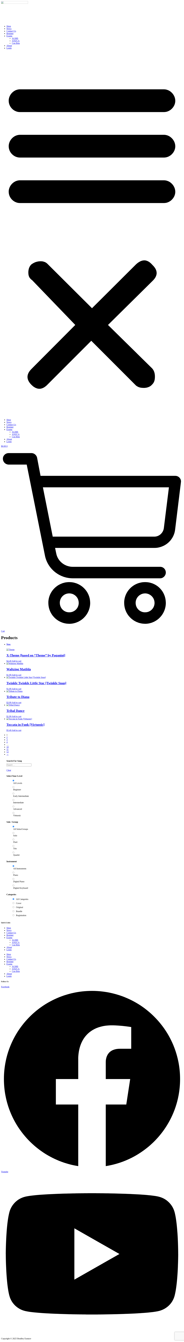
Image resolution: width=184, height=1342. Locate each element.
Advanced (17, 809)
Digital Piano (18, 881)
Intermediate (18, 802)
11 (7, 749)
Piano (15, 875)
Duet (15, 842)
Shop (8, 26)
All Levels (17, 783)
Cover (18, 903)
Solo (15, 835)
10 (7, 747)
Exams (9, 36)
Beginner (17, 789)
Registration (21, 915)
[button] (92, 233)
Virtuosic (17, 815)
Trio (15, 848)
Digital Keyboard (20, 888)
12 (7, 752)
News (8, 28)
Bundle (19, 911)
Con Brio (16, 43)
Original (19, 907)
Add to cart (16, 661)
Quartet (16, 855)
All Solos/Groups (20, 829)
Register (9, 33)
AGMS (15, 38)
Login (9, 48)
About (9, 45)
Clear (8, 770)
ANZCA (16, 41)
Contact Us (11, 31)
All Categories (22, 899)
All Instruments (19, 868)
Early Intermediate (21, 796)
